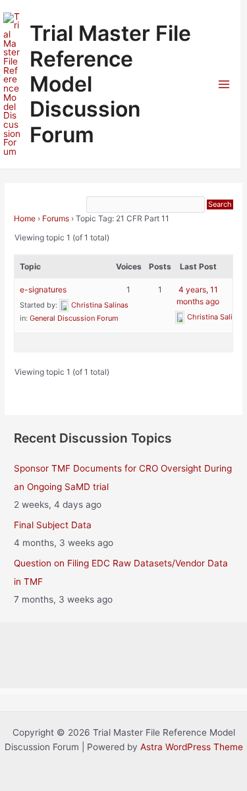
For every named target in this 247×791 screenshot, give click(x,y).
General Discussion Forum (74, 318)
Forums (55, 218)
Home (25, 218)
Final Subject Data (53, 525)
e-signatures (43, 289)
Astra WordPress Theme (191, 747)
